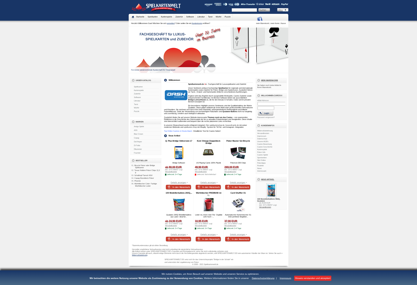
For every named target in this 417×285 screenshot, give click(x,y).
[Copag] (146, 138)
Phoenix (137, 181)
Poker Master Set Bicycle (238, 141)
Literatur (201, 17)
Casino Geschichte (264, 147)
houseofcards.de (232, 125)
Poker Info (261, 152)
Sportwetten (262, 158)
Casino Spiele (262, 155)
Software (190, 17)
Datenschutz (262, 139)
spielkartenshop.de (216, 125)
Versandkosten (263, 133)
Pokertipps (261, 163)
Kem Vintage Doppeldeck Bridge (208, 142)
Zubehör (179, 17)
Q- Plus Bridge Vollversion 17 (178, 141)
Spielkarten (153, 17)
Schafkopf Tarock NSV (143, 175)
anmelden (171, 23)
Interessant (261, 171)
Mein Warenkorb (269, 80)
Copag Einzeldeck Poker (144, 178)
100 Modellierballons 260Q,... (179, 193)
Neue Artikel (267, 179)
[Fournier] (146, 153)
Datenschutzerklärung (263, 278)
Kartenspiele (166, 17)
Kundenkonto (197, 23)
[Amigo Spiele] (146, 126)
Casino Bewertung (264, 144)
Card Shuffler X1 (238, 193)
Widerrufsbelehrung (265, 131)
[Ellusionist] (146, 149)
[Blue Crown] (146, 134)
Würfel (218, 17)
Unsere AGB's (262, 141)
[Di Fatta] (146, 145)
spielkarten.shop (190, 127)
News (259, 168)
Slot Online (261, 160)
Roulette (260, 166)
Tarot (210, 17)
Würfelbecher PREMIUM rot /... (208, 194)
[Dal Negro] (146, 141)
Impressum (285, 278)
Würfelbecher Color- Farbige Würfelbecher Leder (145, 185)
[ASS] (146, 130)
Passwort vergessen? (266, 117)
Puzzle (228, 17)
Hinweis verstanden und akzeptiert (313, 278)
